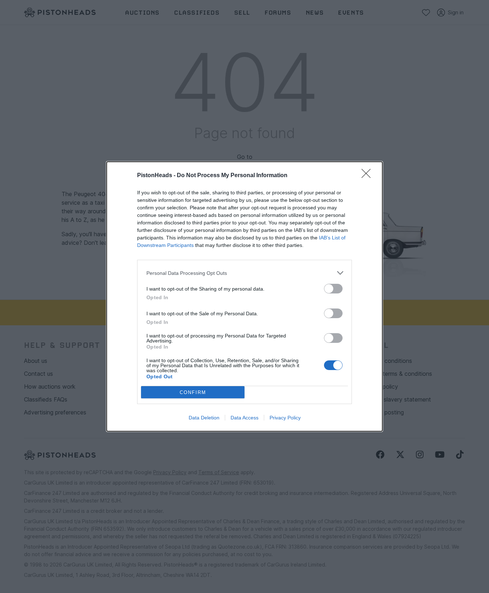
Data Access (244, 418)
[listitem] (244, 273)
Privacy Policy (285, 418)
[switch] (333, 288)
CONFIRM (193, 392)
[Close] (368, 176)
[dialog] (244, 296)
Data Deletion (204, 418)
